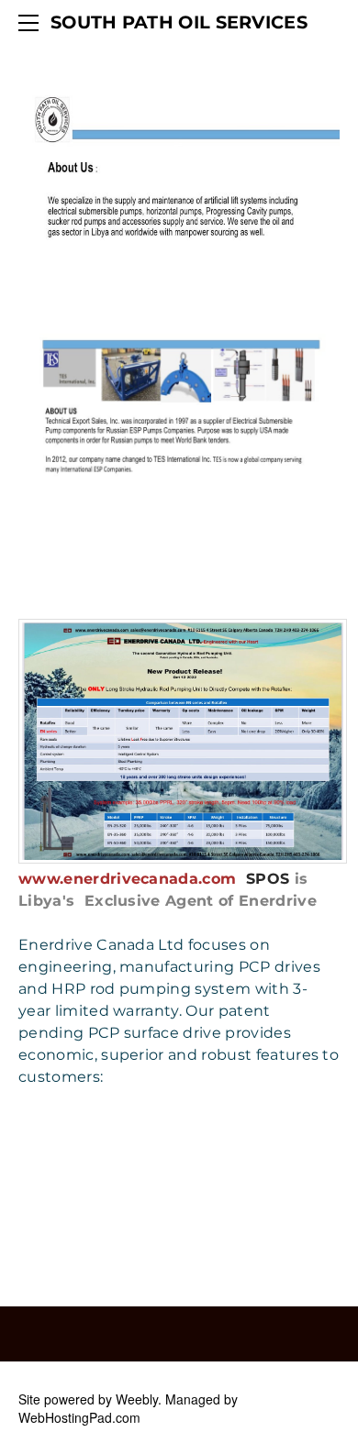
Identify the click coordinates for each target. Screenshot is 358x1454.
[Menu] (32, 23)
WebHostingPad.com (79, 1417)
